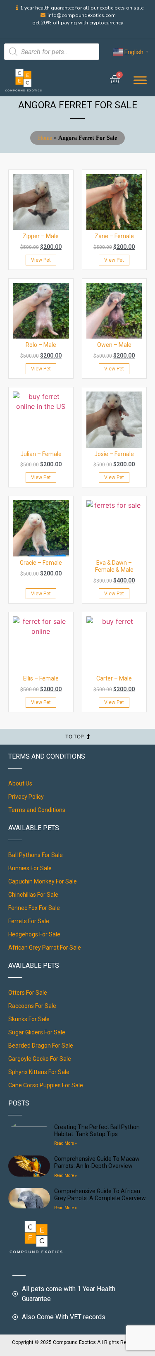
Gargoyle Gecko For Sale (39, 1058)
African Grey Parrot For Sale (44, 947)
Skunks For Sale (29, 1019)
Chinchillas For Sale (33, 894)
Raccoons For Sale (32, 1006)
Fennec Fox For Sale (34, 908)
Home (45, 138)
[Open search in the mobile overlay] (51, 51)
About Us (20, 783)
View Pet (41, 260)
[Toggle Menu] (140, 80)
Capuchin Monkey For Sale (42, 881)
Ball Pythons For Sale (35, 855)
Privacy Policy (26, 796)
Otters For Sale (27, 992)
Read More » (65, 1143)
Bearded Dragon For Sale (40, 1045)
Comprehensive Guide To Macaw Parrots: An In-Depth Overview (97, 1162)
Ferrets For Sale (28, 921)
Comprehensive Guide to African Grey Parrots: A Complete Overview (100, 1194)
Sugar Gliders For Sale (36, 1032)
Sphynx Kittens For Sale (38, 1072)
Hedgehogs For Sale (34, 934)
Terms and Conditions (36, 810)
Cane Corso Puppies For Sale (45, 1085)
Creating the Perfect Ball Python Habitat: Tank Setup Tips (97, 1130)
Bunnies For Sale (30, 868)
